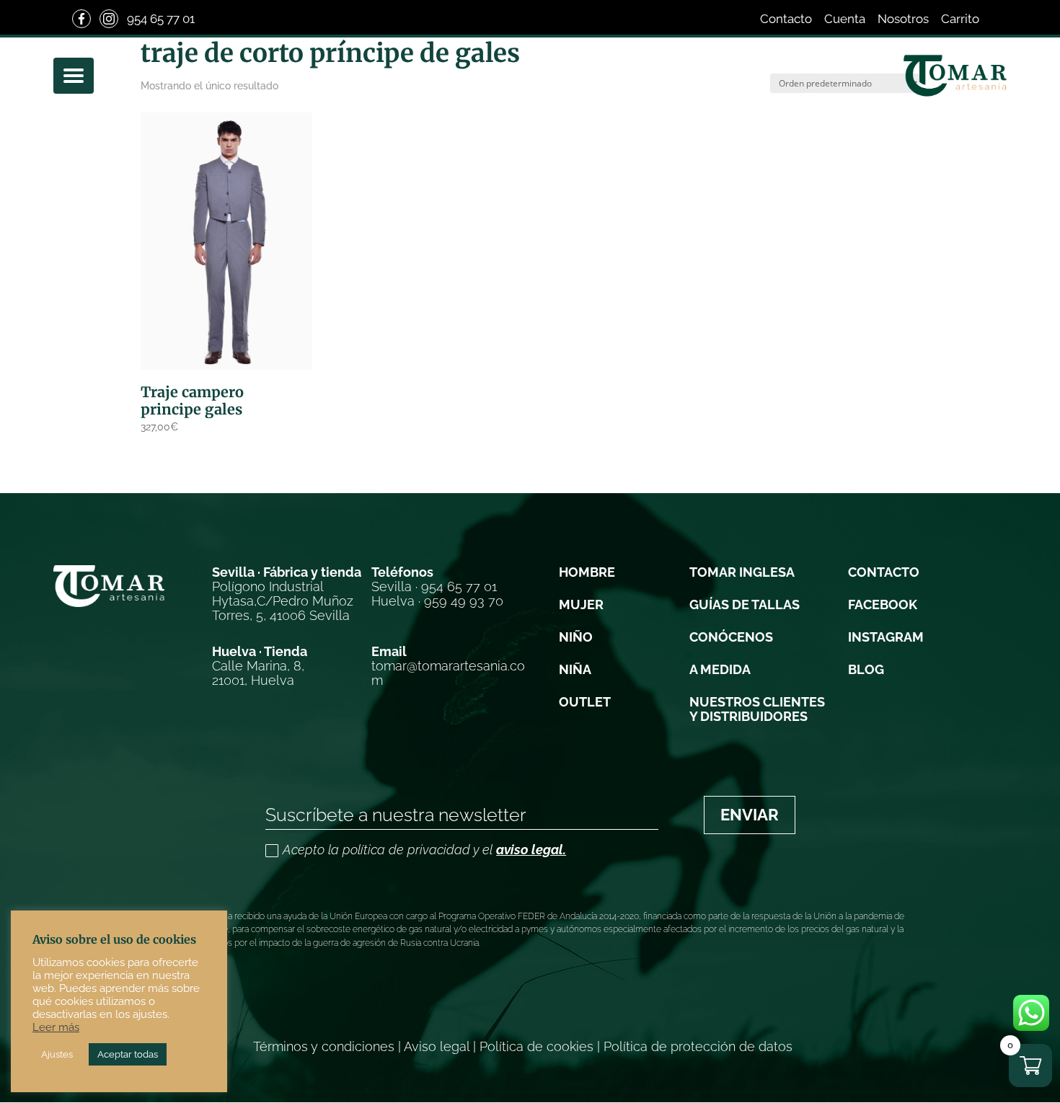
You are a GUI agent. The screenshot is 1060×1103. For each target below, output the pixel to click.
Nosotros (903, 19)
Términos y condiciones (323, 1046)
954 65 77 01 (161, 19)
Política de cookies (536, 1046)
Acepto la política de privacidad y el (424, 850)
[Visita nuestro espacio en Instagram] (109, 18)
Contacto (786, 19)
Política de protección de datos (698, 1046)
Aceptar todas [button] (127, 1054)
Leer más (55, 1027)
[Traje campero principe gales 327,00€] (226, 241)
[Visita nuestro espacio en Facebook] (81, 18)
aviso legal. (531, 849)
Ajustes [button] (57, 1054)
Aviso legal (436, 1046)
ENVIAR (749, 814)
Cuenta (844, 19)
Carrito (960, 19)
